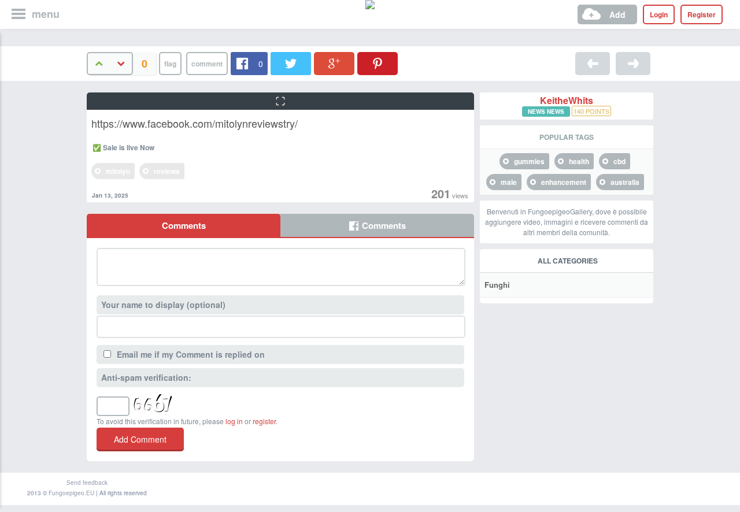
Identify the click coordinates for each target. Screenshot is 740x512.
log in (234, 421)
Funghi (497, 284)
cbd (619, 161)
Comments (184, 225)
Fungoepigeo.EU (71, 493)
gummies (529, 161)
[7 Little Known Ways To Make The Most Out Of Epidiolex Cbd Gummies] (633, 63)
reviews (167, 171)
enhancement (563, 182)
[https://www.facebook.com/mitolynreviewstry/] (592, 63)
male (509, 182)
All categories (568, 260)
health (579, 161)
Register (701, 14)
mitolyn (118, 171)
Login (659, 14)
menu (46, 13)
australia (624, 182)
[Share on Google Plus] (334, 63)
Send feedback (87, 482)
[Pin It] (377, 63)
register (264, 421)
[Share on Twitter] (291, 63)
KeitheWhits (566, 100)
